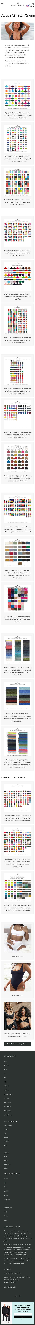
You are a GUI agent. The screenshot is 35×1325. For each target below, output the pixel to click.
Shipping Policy (7, 1111)
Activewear (6, 1086)
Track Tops (6, 1090)
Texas (5, 1183)
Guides (5, 1082)
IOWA (5, 1220)
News (5, 1077)
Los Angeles (7, 1199)
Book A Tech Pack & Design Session (17, 1044)
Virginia (6, 1216)
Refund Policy (7, 1106)
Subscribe (23, 1317)
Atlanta (5, 1187)
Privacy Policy (7, 1102)
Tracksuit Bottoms (8, 1094)
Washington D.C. (8, 1207)
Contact (5, 1069)
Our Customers (7, 1098)
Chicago (6, 1195)
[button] (2, 4)
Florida (5, 1203)
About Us (6, 1065)
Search (5, 1061)
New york (6, 1179)
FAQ (5, 1073)
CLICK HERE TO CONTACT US (12, 1273)
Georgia (6, 1212)
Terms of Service (8, 1115)
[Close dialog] (33, 1303)
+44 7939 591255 (10, 1287)
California (6, 1191)
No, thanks (23, 1321)
